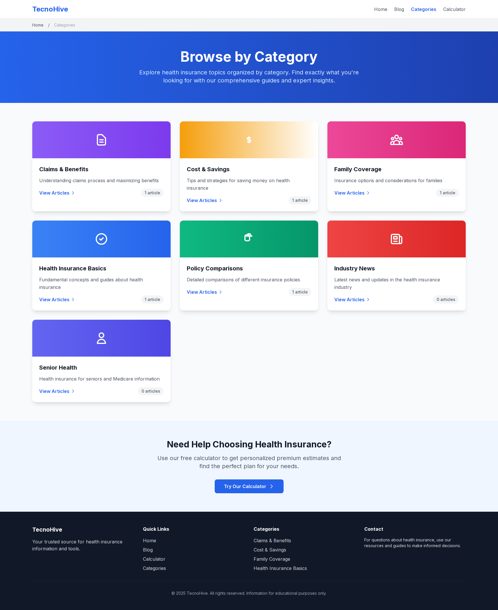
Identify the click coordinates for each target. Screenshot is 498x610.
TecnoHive (50, 9)
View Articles (54, 193)
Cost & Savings (208, 169)
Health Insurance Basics (72, 268)
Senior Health (58, 367)
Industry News (354, 268)
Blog (399, 9)
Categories (423, 9)
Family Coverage (358, 169)
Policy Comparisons (215, 268)
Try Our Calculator (245, 486)
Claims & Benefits (63, 169)
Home (380, 9)
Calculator (454, 9)
